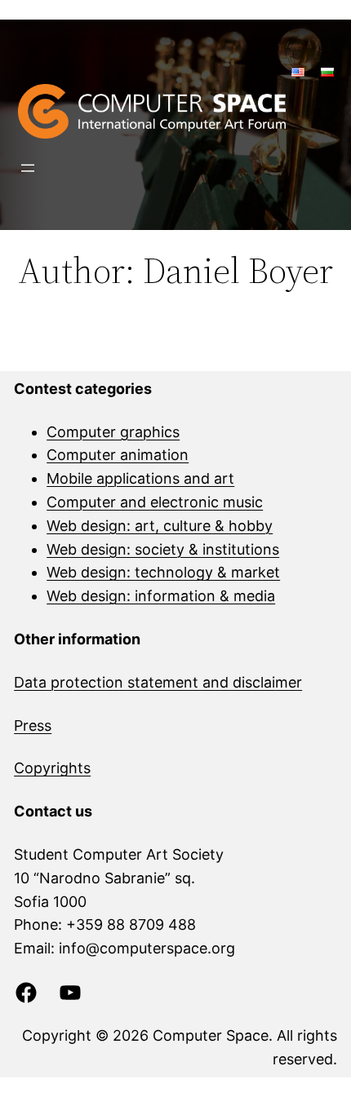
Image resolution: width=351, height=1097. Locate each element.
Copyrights (52, 767)
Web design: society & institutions (163, 549)
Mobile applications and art (140, 478)
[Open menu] (28, 168)
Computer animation (118, 454)
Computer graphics (113, 431)
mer (288, 682)
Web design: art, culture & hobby (160, 525)
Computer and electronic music (155, 502)
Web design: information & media (161, 595)
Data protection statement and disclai (144, 682)
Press (32, 725)
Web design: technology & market (163, 572)
